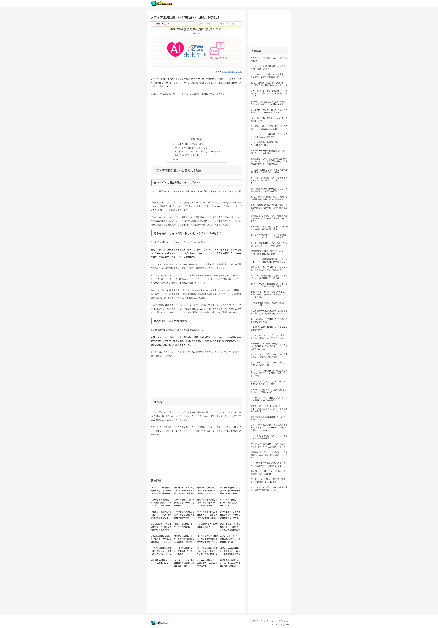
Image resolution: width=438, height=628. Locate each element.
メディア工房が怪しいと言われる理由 (187, 144)
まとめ (175, 159)
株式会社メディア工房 (232, 72)
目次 (193, 139)
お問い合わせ (283, 621)
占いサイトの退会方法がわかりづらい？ (191, 148)
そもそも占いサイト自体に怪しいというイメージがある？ (198, 152)
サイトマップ (253, 621)
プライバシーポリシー (268, 621)
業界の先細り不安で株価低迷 (186, 155)
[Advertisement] (196, 115)
